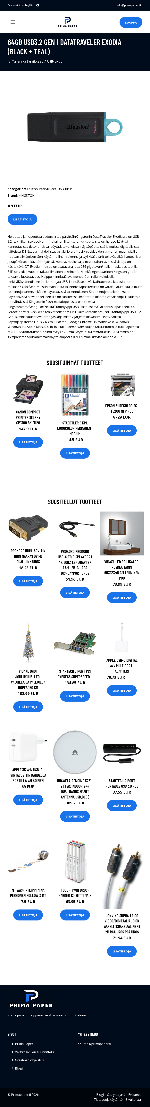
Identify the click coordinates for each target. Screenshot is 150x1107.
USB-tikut (54, 61)
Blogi (19, 1068)
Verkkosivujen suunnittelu (34, 1052)
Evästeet (134, 1094)
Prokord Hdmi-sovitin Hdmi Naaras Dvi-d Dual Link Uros (28, 556)
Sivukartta (133, 1099)
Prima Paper (24, 1044)
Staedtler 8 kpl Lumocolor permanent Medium (75, 428)
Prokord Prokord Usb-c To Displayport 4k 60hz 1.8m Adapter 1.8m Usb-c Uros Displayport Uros (75, 562)
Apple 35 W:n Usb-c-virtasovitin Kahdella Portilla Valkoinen (28, 775)
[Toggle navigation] (13, 22)
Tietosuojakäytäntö (108, 1099)
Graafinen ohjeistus (29, 1060)
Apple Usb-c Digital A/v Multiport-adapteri (122, 665)
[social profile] (38, 5)
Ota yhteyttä (116, 1094)
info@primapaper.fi (129, 5)
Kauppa (131, 22)
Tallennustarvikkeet (27, 61)
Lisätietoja (22, 219)
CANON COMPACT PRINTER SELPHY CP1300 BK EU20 (28, 417)
